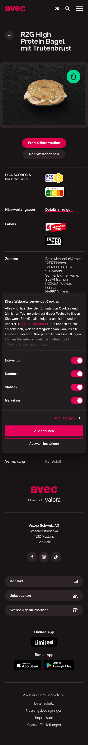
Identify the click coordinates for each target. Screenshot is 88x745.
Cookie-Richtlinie (33, 324)
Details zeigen (64, 418)
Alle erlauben (44, 431)
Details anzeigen (59, 210)
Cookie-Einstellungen (44, 725)
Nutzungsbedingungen (44, 710)
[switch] (77, 373)
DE (56, 8)
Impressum (44, 718)
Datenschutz (44, 703)
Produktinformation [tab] (44, 143)
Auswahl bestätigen (44, 443)
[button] (67, 8)
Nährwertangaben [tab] (44, 154)
